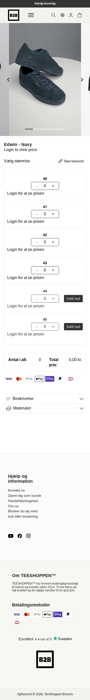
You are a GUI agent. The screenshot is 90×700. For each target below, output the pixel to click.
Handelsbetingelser (23, 501)
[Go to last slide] (8, 79)
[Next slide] (81, 79)
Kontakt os (16, 490)
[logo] (13, 15)
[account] (70, 15)
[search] (54, 15)
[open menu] (31, 15)
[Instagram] (28, 536)
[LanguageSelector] (62, 15)
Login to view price (20, 150)
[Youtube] (11, 536)
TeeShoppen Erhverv (58, 694)
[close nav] (5, 20)
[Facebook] (20, 536)
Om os (13, 506)
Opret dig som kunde (24, 496)
